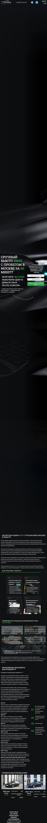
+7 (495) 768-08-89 (21, 2)
